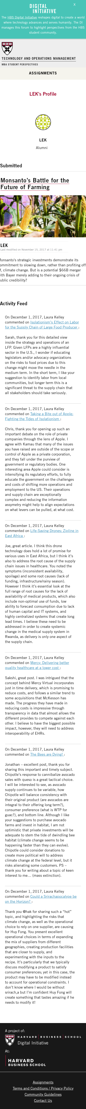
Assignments (43, 73)
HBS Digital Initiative (22, 17)
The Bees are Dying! (47, 754)
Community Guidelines (43, 1094)
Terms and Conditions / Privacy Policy (43, 1088)
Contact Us (43, 1100)
